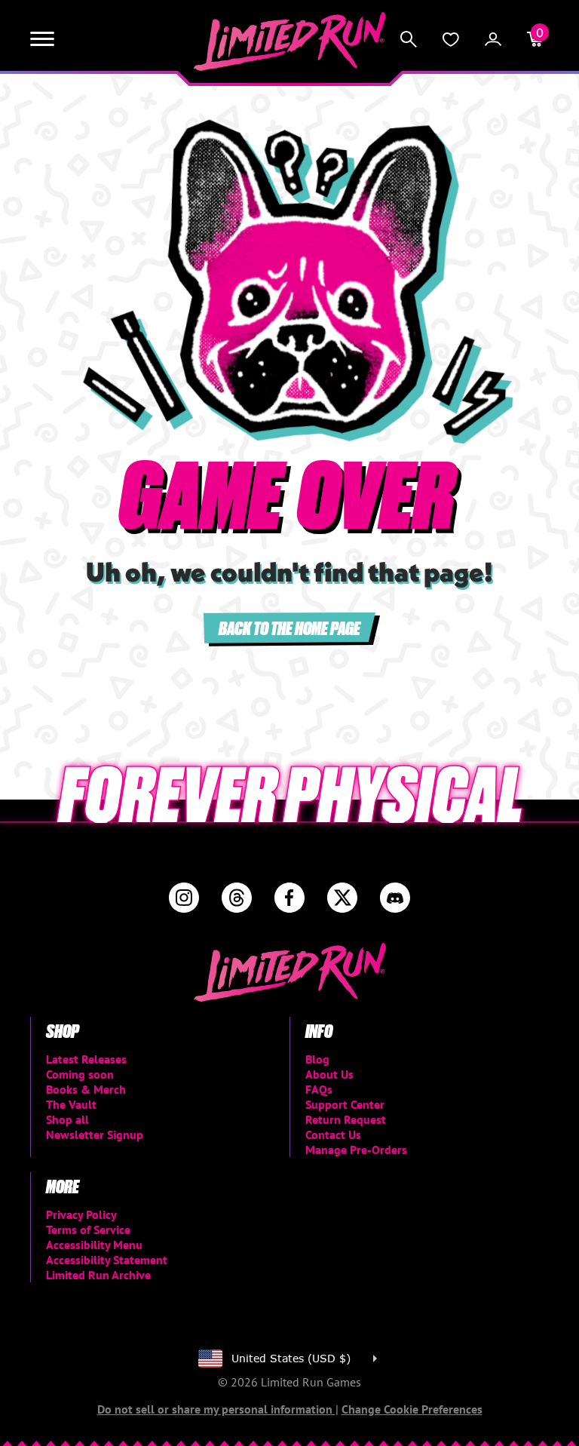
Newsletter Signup (94, 1134)
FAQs (318, 1089)
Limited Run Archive (98, 1274)
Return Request (345, 1119)
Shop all (67, 1119)
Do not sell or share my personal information (216, 1409)
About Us (329, 1074)
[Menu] (42, 39)
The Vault (71, 1104)
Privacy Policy (81, 1214)
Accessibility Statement (106, 1259)
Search (408, 39)
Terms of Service (88, 1229)
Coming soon (80, 1074)
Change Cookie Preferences (412, 1409)
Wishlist (450, 39)
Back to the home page (289, 627)
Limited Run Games (290, 41)
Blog (317, 1059)
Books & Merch (86, 1089)
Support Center (344, 1104)
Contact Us (333, 1134)
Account (493, 39)
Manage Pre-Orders (356, 1149)
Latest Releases (86, 1059)
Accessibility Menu (94, 1244)
